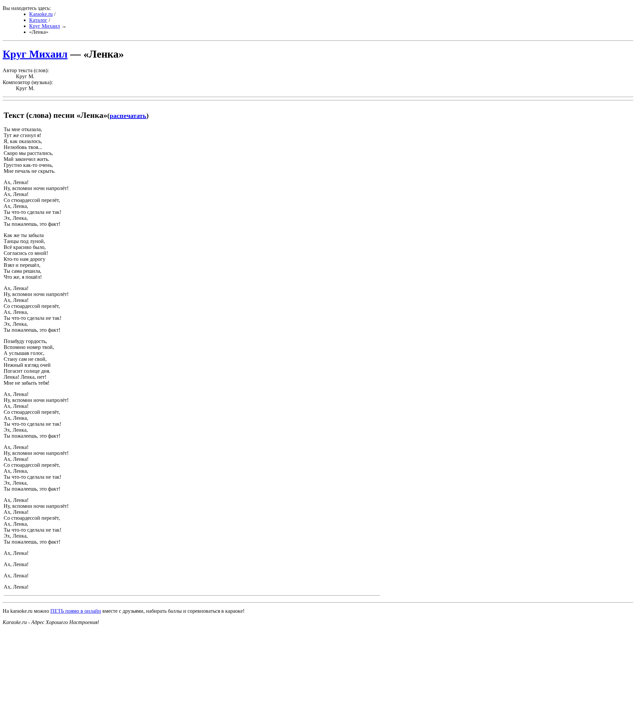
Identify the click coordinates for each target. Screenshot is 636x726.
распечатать (128, 115)
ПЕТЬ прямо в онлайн (75, 611)
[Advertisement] (201, 677)
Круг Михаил (44, 26)
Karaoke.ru (41, 14)
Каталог (38, 20)
